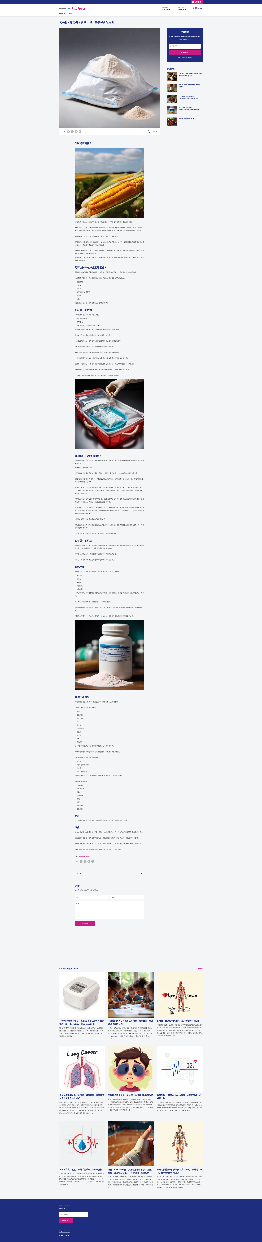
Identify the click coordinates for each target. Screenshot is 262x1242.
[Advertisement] (120, 952)
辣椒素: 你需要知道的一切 (187, 119)
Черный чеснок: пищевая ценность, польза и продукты (191, 74)
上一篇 (79, 873)
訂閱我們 (198, 2)
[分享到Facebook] (68, 131)
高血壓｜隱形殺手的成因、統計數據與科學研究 (178, 1021)
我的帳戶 (181, 9)
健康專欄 (62, 13)
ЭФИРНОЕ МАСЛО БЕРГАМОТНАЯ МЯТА (190, 86)
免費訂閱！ (184, 52)
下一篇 (140, 873)
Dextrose (82, 856)
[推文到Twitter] (76, 131)
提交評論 (85, 923)
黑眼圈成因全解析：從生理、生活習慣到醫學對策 (130, 1095)
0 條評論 (154, 131)
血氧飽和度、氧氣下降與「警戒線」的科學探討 (80, 1169)
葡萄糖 (88, 856)
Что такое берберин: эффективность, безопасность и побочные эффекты (189, 109)
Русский (62, 1231)
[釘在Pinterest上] (72, 131)
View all (200, 968)
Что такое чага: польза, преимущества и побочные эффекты (188, 97)
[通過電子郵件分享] (80, 131)
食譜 (70, 13)
